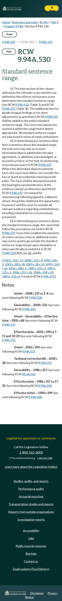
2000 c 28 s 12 (35, 264)
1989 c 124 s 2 (37, 268)
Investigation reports (31, 519)
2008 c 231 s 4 (33, 260)
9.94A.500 (35, 297)
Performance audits (31, 489)
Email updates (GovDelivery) (31, 569)
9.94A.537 (44, 165)
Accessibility (31, 530)
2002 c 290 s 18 (15, 264)
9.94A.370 (47, 276)
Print (9, 34)
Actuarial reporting (31, 496)
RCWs (44, 22)
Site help (31, 553)
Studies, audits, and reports (31, 481)
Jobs (31, 538)
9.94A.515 (8, 340)
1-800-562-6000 (31, 452)
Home (6, 22)
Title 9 (54, 22)
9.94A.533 (45, 42)
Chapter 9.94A (13, 26)
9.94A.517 (8, 108)
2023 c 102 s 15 (13, 260)
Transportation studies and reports (31, 504)
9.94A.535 (8, 253)
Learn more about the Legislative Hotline (31, 467)
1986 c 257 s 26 (22, 272)
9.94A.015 (45, 363)
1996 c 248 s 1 (17, 268)
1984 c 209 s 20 (43, 272)
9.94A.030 (45, 385)
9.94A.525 (8, 42)
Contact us (31, 561)
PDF (9, 51)
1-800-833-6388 (44, 458)
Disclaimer (37, 593)
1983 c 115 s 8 (11, 276)
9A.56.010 (28, 374)
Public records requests (31, 546)
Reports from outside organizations (31, 512)
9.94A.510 (22, 104)
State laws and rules (25, 22)
